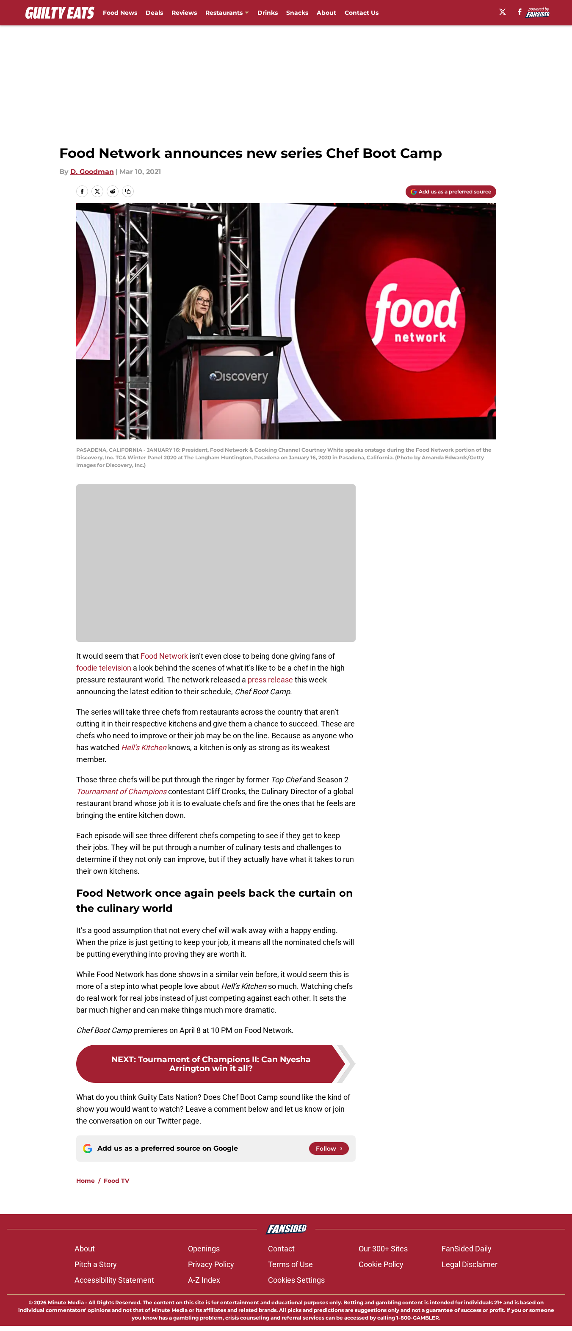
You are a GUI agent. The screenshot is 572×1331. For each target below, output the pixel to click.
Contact (281, 1248)
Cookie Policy (381, 1264)
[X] (502, 11)
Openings (204, 1248)
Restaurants (224, 13)
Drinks (267, 13)
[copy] (128, 191)
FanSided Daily (467, 1248)
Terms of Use (290, 1264)
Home (85, 1181)
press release (270, 679)
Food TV (116, 1181)
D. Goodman (92, 172)
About (326, 13)
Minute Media (66, 1302)
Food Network (164, 656)
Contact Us (362, 13)
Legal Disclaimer (469, 1264)
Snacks (297, 13)
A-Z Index (204, 1280)
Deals (154, 13)
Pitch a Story (96, 1264)
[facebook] (520, 11)
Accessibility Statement (114, 1280)
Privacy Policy (211, 1264)
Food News (120, 13)
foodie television (103, 667)
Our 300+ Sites (383, 1248)
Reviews (184, 13)
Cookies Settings (296, 1280)
